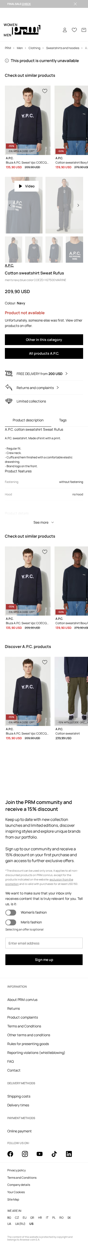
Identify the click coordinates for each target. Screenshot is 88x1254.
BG (9, 1217)
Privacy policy (16, 1170)
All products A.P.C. (44, 353)
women (11, 24)
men (7, 35)
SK (69, 1217)
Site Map (13, 1199)
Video (30, 186)
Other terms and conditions (28, 1035)
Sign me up (44, 959)
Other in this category (44, 339)
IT (47, 1217)
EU (24, 1217)
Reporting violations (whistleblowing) (36, 1052)
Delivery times (18, 1105)
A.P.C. (9, 265)
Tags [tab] (62, 420)
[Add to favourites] (45, 90)
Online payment (19, 1131)
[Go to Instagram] (28, 1157)
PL (53, 1217)
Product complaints (22, 1017)
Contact (14, 1070)
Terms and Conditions (24, 1026)
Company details (18, 1185)
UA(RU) (20, 1224)
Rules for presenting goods (28, 1043)
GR (32, 1217)
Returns (13, 1008)
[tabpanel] (44, 477)
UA (9, 1224)
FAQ (10, 1061)
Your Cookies (16, 1192)
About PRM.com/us (22, 999)
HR (40, 1217)
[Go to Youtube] (42, 1157)
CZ (17, 1217)
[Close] (75, 4)
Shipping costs (18, 1096)
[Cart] (84, 30)
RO (61, 1217)
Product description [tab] (28, 420)
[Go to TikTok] (57, 1157)
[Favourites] (74, 30)
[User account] (65, 30)
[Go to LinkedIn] (72, 1157)
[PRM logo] (26, 30)
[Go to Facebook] (13, 1157)
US (31, 1224)
